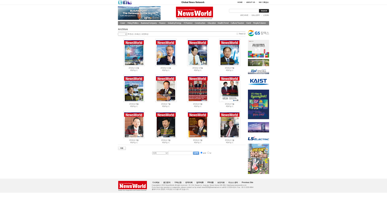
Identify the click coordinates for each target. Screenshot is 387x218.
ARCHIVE (244, 15)
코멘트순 (145, 34)
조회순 (137, 34)
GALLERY (256, 15)
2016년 (132, 68)
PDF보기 (134, 70)
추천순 (130, 34)
